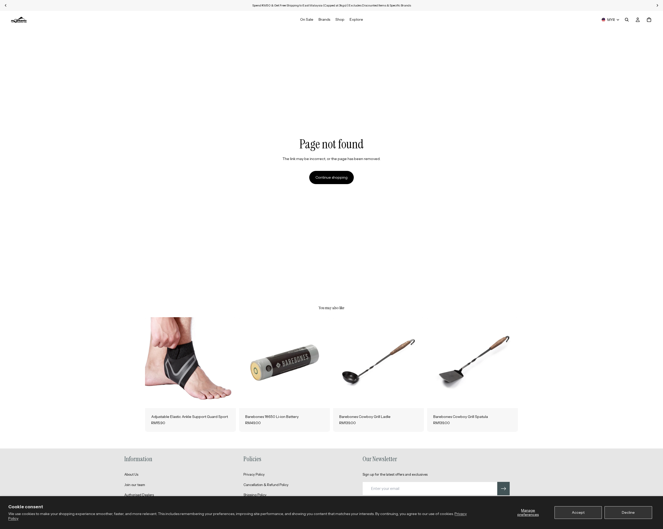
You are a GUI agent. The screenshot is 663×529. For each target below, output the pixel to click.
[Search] (626, 19)
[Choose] (228, 400)
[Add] (322, 400)
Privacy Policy (254, 474)
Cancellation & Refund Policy (266, 485)
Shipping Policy (254, 495)
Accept (578, 512)
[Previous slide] (153, 362)
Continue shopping (331, 177)
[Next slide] (228, 362)
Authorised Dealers (139, 495)
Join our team (134, 485)
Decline (628, 512)
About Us (131, 474)
